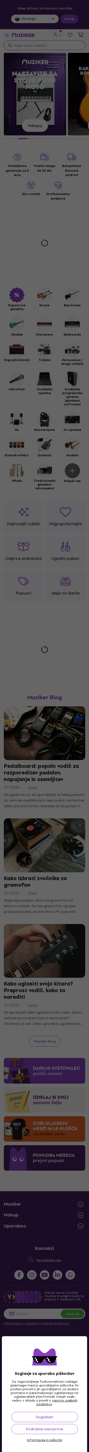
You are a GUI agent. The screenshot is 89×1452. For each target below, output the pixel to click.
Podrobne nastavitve (44, 1429)
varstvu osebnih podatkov (57, 1402)
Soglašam (44, 1417)
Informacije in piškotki (44, 1440)
